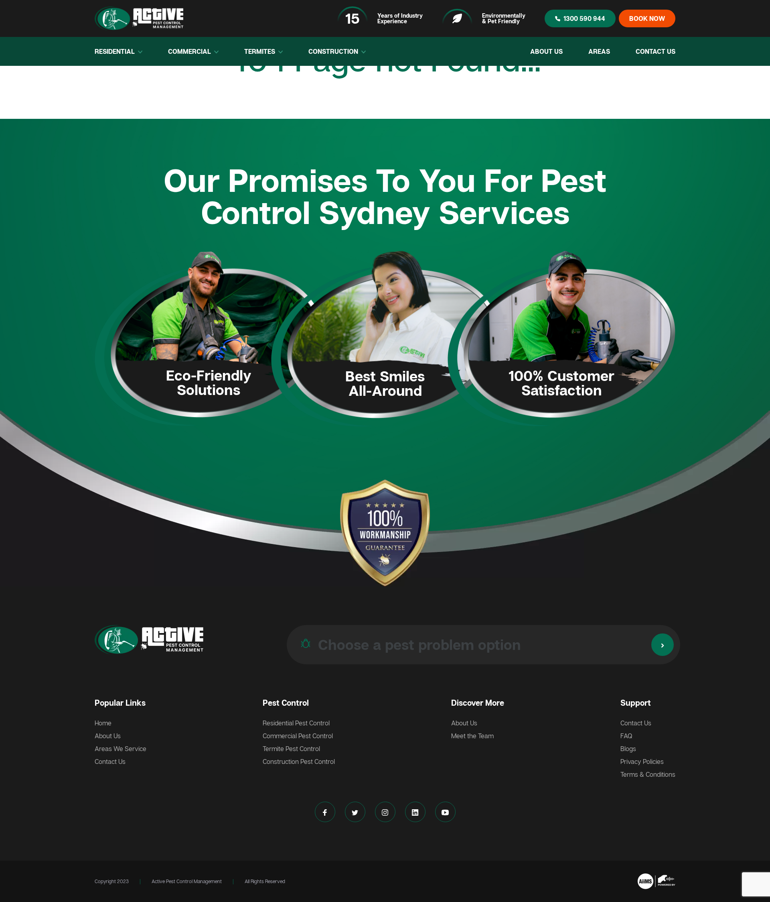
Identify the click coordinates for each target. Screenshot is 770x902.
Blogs (628, 749)
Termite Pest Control (291, 749)
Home (103, 723)
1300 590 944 (584, 18)
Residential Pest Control (296, 723)
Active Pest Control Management (186, 881)
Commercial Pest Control (298, 736)
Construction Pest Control (299, 761)
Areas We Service (120, 749)
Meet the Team (472, 736)
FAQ (626, 736)
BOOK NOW (647, 18)
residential (115, 51)
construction (334, 51)
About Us (546, 51)
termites (260, 51)
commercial (190, 51)
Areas (599, 51)
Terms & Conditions (647, 774)
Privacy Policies (642, 761)
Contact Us (655, 51)
